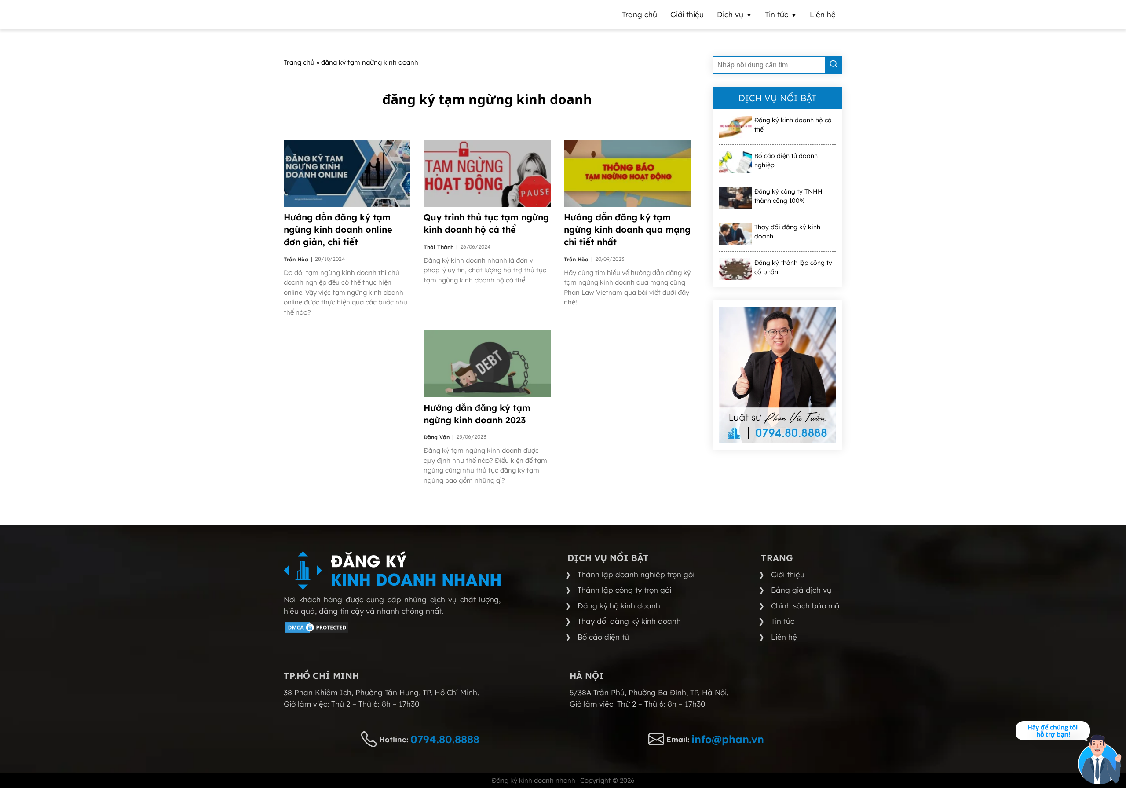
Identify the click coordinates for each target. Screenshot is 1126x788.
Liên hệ (784, 636)
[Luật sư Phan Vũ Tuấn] (777, 375)
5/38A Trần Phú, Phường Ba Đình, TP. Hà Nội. (649, 692)
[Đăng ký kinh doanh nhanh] (392, 570)
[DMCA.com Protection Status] (317, 631)
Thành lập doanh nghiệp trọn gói (636, 574)
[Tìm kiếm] (833, 65)
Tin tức (782, 621)
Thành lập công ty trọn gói (624, 589)
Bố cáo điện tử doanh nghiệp (786, 160)
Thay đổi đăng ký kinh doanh (787, 231)
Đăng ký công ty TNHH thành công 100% (788, 196)
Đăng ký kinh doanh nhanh (533, 780)
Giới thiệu (787, 574)
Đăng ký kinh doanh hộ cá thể (793, 124)
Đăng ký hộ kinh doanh (619, 605)
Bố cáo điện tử (603, 636)
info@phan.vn (727, 739)
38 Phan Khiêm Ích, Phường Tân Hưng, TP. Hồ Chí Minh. (381, 692)
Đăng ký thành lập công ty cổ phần (793, 267)
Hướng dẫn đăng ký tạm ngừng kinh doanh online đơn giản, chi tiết (338, 229)
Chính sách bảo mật (806, 605)
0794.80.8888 (444, 739)
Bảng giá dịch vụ (801, 589)
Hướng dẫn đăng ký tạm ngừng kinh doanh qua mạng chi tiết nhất (627, 229)
